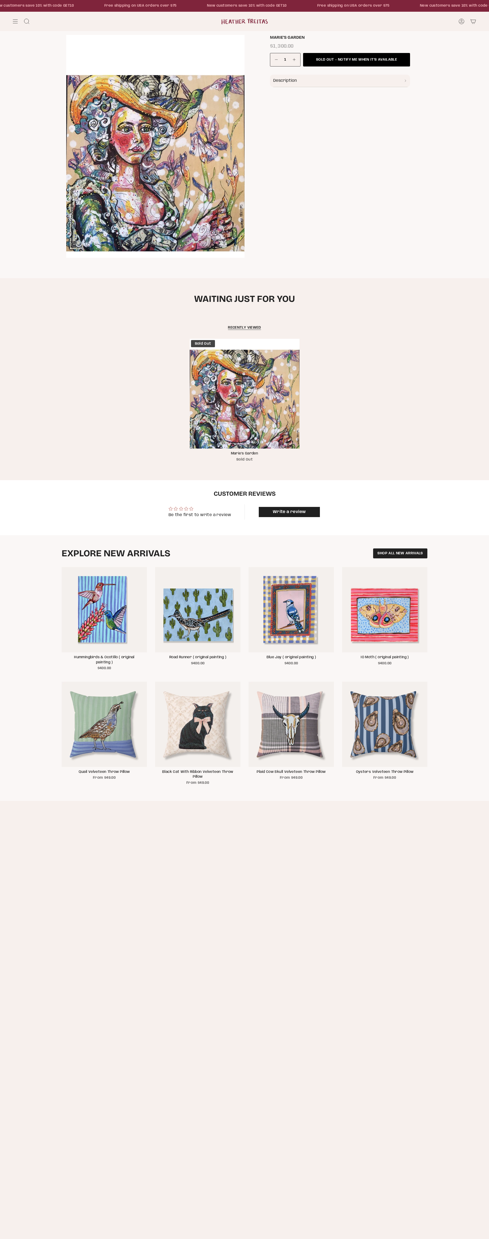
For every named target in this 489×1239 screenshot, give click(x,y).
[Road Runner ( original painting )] (197, 609)
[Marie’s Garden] (245, 394)
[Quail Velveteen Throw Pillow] (104, 724)
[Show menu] (15, 21)
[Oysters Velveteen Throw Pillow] (384, 724)
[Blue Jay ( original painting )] (291, 609)
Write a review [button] (289, 512)
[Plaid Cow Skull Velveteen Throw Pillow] (291, 724)
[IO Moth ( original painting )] (384, 609)
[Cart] (473, 21)
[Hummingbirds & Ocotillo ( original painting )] (104, 609)
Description (285, 80)
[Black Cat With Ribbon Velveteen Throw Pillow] (197, 724)
